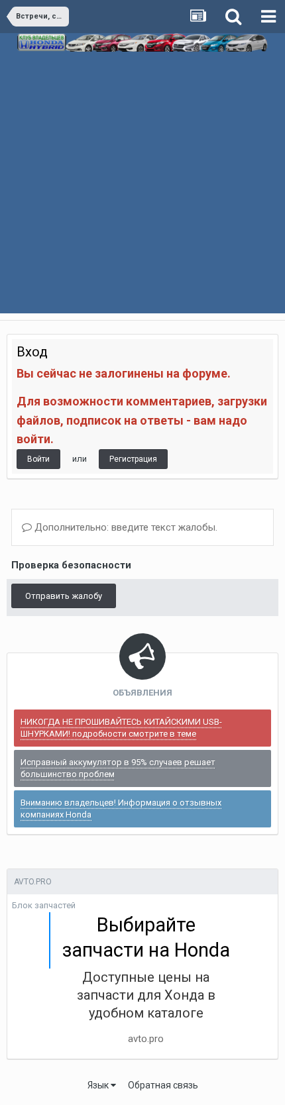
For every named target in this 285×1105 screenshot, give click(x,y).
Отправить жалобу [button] (63, 596)
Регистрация (133, 459)
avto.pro (146, 1039)
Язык (99, 1085)
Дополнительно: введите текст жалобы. (124, 527)
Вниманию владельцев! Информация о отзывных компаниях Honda (121, 808)
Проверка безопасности (71, 565)
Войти (38, 459)
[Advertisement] (142, 196)
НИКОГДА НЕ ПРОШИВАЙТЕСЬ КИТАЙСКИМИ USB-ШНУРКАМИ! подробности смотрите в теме (121, 728)
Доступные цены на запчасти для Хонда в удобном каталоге (146, 995)
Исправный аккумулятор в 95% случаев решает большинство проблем (118, 768)
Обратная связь (163, 1085)
